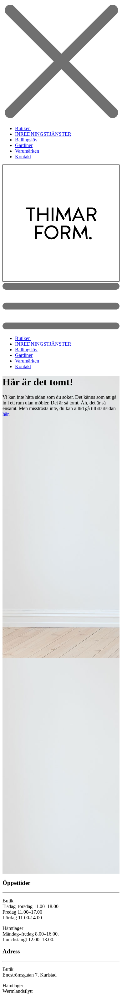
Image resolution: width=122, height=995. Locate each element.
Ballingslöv (26, 139)
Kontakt (23, 156)
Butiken (23, 128)
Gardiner (24, 145)
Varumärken (27, 151)
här (5, 414)
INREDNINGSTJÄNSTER (43, 134)
